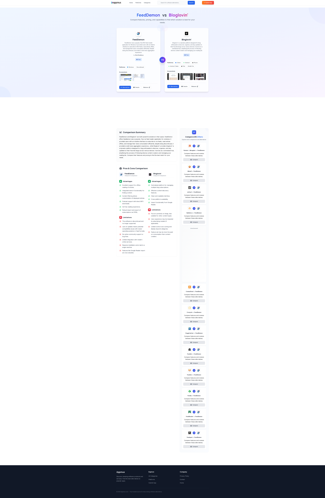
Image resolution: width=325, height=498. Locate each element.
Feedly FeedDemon (194, 395)
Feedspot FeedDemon (194, 437)
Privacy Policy (184, 476)
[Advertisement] (162, 110)
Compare (195, 159)
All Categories (153, 476)
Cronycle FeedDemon (194, 312)
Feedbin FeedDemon (194, 354)
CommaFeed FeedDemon (194, 291)
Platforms (138, 2)
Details (137, 87)
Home (131, 2)
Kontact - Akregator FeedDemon (194, 150)
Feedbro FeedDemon (194, 375)
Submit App (208, 2)
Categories (147, 2)
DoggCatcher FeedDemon (194, 333)
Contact (182, 479)
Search (191, 2)
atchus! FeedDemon (194, 192)
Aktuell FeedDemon (194, 171)
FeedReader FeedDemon (194, 416)
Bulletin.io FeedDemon (194, 213)
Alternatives (126, 87)
